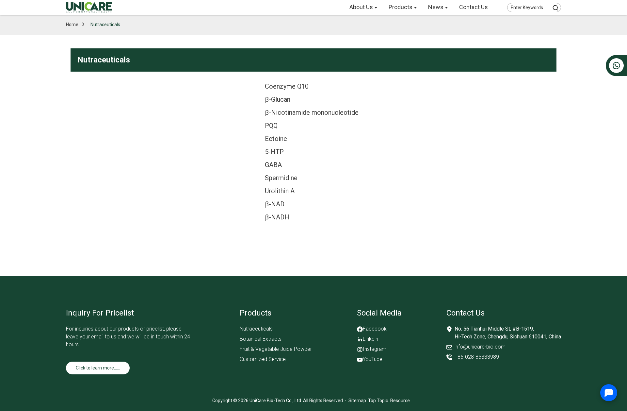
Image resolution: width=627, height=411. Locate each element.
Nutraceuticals (105, 24)
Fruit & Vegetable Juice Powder (276, 349)
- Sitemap (355, 400)
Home (72, 24)
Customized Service (263, 359)
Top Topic (378, 400)
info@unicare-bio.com (480, 347)
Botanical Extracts (260, 339)
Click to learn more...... (98, 367)
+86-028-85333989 (477, 357)
